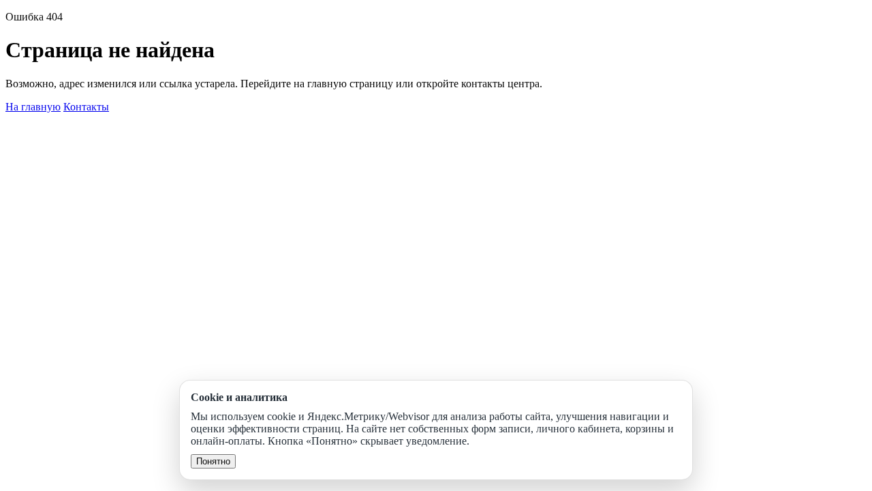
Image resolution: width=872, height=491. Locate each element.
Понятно (213, 461)
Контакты (86, 107)
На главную (33, 107)
